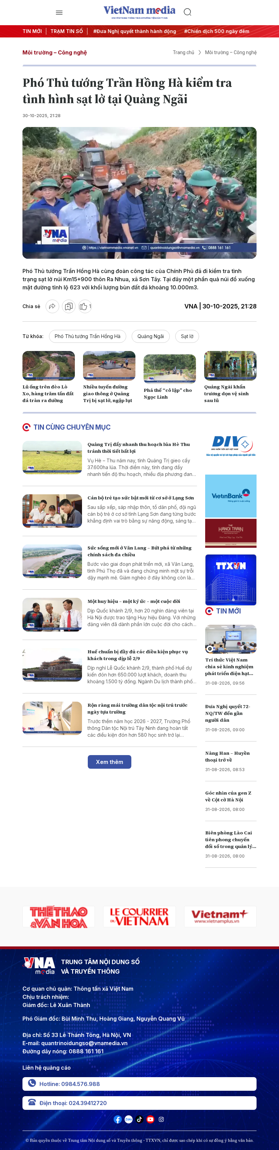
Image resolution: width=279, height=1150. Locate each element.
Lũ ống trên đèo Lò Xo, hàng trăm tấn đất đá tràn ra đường (47, 393)
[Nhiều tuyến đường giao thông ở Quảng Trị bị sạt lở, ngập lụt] (109, 366)
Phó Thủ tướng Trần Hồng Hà (87, 336)
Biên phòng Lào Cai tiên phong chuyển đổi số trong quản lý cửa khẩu (228, 843)
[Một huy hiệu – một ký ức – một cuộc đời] (52, 615)
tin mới (228, 611)
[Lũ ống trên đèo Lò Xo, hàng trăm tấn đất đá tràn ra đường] (48, 366)
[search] (220, 12)
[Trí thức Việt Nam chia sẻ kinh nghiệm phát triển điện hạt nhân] (231, 639)
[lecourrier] (58, 916)
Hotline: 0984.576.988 (69, 1084)
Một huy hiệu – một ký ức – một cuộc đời (133, 601)
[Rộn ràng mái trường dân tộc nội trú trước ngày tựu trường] (52, 718)
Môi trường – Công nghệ (54, 52)
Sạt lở (187, 336)
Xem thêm (109, 761)
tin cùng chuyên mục (72, 427)
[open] (59, 13)
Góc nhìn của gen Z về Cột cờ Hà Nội (228, 796)
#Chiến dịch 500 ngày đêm (214, 31)
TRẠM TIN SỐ (66, 31)
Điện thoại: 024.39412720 (73, 1103)
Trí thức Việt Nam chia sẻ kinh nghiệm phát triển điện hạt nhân (229, 670)
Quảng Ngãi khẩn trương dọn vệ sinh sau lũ (226, 393)
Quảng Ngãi (150, 336)
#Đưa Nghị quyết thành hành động (133, 31)
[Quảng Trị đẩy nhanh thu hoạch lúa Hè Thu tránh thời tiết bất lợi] (52, 458)
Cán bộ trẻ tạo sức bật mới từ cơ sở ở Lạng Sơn (140, 497)
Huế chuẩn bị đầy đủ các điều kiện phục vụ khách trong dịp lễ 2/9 (137, 655)
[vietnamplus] (139, 916)
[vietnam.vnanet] (220, 916)
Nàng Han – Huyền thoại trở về (227, 756)
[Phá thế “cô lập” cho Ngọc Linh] (170, 369)
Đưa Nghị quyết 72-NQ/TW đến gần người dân (227, 713)
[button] (228, 599)
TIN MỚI (32, 31)
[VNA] (118, 1121)
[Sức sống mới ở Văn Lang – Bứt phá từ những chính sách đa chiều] (52, 561)
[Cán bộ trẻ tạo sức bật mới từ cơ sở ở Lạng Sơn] (52, 511)
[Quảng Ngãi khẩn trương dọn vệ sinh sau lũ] (230, 366)
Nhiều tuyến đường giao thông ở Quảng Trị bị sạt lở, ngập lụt (107, 393)
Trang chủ (183, 52)
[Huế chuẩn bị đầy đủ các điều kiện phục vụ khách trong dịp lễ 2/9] (52, 665)
